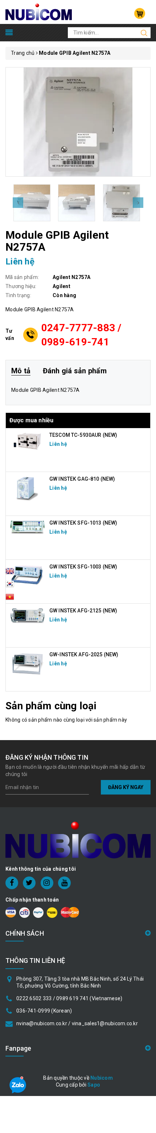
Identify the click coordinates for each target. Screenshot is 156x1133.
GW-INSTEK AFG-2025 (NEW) (83, 654)
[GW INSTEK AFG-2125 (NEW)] (27, 616)
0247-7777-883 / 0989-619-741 (81, 335)
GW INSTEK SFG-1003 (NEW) (83, 567)
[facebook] (11, 883)
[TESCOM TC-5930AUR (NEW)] (27, 441)
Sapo (93, 1085)
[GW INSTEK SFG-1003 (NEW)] (27, 575)
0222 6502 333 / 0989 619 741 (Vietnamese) (69, 998)
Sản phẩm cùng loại (51, 706)
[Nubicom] (38, 12)
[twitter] (29, 883)
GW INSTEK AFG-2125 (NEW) (83, 610)
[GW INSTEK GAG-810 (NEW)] (27, 488)
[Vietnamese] (9, 585)
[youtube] (64, 883)
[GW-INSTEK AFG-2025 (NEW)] (27, 663)
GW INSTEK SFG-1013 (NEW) (83, 523)
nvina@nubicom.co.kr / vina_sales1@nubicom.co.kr (77, 1023)
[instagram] (47, 883)
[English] (9, 573)
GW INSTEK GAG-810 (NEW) (82, 479)
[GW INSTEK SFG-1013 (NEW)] (27, 527)
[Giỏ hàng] (139, 13)
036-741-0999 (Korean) (44, 1011)
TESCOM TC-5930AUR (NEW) (83, 435)
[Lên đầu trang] (145, 787)
